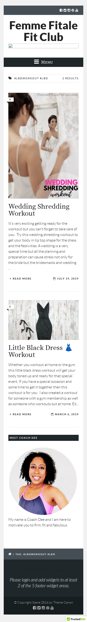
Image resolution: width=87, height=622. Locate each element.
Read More (22, 278)
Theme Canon (63, 602)
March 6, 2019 (67, 414)
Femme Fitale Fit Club (43, 31)
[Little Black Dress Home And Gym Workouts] (43, 320)
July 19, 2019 (68, 278)
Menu (46, 62)
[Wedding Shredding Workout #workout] (43, 146)
